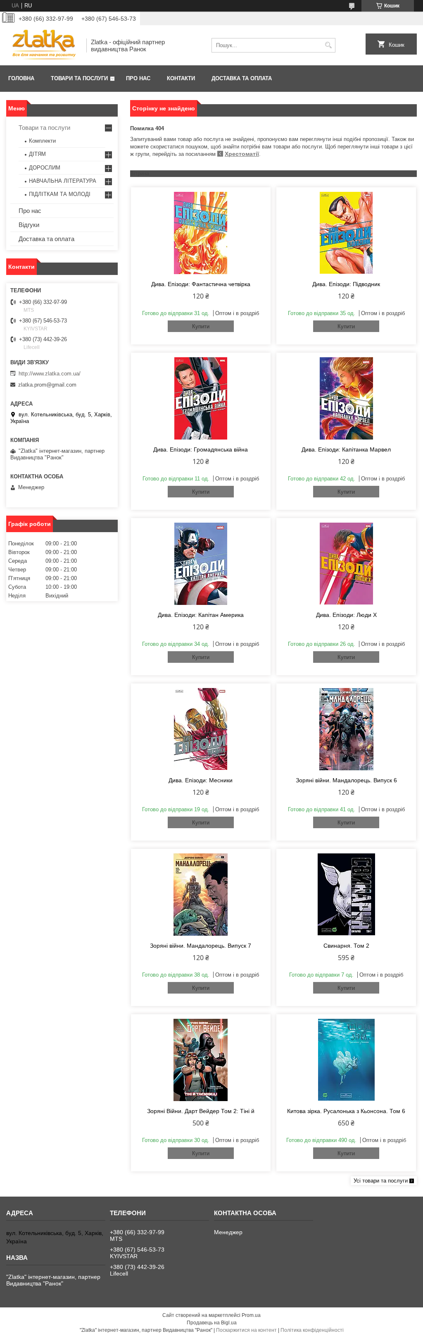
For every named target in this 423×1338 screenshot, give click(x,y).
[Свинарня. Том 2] (346, 894)
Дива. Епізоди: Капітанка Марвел (346, 449)
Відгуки (29, 224)
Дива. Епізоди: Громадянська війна (200, 449)
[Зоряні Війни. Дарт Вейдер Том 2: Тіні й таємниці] (200, 1059)
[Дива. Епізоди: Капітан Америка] (200, 563)
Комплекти (42, 141)
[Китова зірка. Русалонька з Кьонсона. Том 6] (346, 1059)
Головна (21, 78)
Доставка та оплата (242, 78)
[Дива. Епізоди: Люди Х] (346, 563)
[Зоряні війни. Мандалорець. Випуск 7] (200, 894)
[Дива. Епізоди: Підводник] (346, 232)
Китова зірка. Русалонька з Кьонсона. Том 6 (346, 1111)
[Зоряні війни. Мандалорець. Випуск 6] (346, 729)
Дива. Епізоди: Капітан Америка (201, 615)
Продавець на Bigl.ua (212, 1323)
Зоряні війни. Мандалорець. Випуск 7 (200, 945)
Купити (200, 326)
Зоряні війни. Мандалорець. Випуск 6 (346, 780)
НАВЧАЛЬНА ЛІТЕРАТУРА (62, 181)
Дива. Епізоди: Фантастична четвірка (200, 284)
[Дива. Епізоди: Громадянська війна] (200, 398)
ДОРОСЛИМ (44, 168)
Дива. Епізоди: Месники (201, 780)
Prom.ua (251, 1315)
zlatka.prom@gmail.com (47, 385)
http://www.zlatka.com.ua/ (50, 373)
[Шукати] (328, 45)
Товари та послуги (79, 78)
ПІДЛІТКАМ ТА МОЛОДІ (59, 194)
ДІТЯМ (37, 154)
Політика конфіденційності (312, 1330)
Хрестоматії (242, 154)
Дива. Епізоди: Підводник (346, 284)
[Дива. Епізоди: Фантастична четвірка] (200, 232)
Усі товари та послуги (381, 1181)
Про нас (138, 78)
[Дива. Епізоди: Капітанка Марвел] (346, 398)
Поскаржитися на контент (246, 1330)
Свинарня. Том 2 (346, 945)
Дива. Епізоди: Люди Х (346, 615)
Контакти (181, 78)
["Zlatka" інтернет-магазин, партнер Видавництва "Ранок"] (43, 45)
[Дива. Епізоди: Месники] (200, 729)
